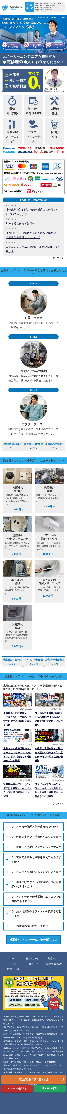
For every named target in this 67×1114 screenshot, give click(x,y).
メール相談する (18, 1088)
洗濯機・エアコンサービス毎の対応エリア (33, 939)
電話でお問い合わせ (33, 1079)
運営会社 (33, 964)
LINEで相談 (51, 1088)
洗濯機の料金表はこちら (12, 661)
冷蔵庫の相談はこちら (54, 446)
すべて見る (58, 258)
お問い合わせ (13, 969)
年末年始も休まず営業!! (20, 223)
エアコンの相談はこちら (33, 446)
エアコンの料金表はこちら (33, 661)
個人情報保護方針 (53, 964)
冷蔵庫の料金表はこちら (54, 661)
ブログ (13, 964)
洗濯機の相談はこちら (12, 446)
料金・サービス (33, 958)
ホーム (13, 958)
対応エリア (53, 958)
